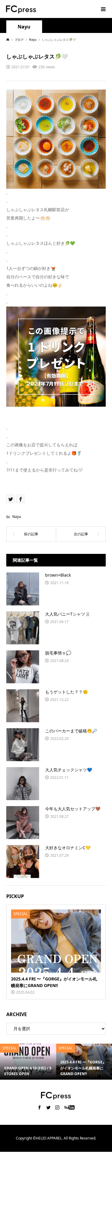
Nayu (24, 27)
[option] (30, 1062)
